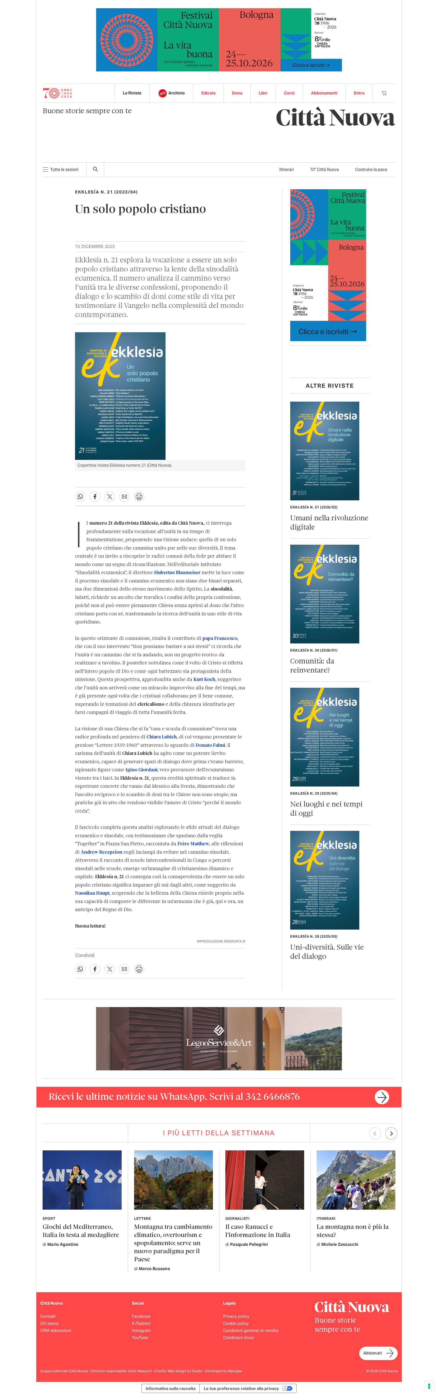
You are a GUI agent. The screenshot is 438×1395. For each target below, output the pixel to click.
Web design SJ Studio (185, 1371)
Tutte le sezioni (64, 169)
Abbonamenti (324, 93)
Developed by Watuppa (223, 1371)
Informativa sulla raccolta (170, 1388)
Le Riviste (132, 93)
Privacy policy (236, 1316)
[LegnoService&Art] (219, 1038)
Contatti (48, 1316)
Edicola (208, 93)
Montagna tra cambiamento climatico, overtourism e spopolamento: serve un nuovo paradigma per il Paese (173, 1243)
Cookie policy (236, 1323)
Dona (237, 93)
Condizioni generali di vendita (251, 1330)
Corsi (289, 93)
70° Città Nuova (324, 169)
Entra (359, 93)
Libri (263, 93)
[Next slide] (391, 1133)
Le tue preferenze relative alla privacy (241, 1388)
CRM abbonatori (55, 1330)
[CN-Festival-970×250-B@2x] (219, 39)
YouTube (140, 1337)
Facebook (141, 1316)
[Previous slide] (375, 1133)
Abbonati (372, 1353)
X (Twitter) (141, 1323)
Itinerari (286, 169)
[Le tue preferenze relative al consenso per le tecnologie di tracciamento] (429, 1386)
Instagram (141, 1330)
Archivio (176, 93)
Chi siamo (49, 1323)
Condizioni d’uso (238, 1337)
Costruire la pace (371, 169)
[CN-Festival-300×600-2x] (328, 264)
